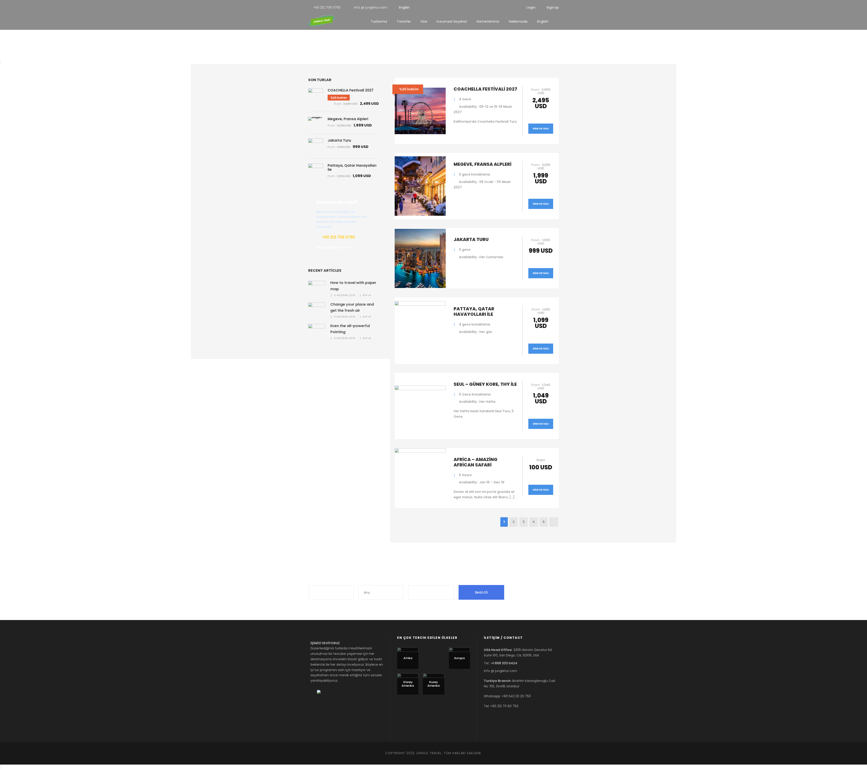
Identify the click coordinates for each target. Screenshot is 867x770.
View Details (541, 128)
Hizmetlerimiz (488, 21)
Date (412, 580)
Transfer (404, 21)
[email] (484, 7)
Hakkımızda (518, 21)
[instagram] (513, 7)
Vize (423, 21)
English (404, 7)
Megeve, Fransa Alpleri (482, 164)
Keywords (317, 580)
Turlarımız (379, 21)
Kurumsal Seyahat (452, 21)
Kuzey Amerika (433, 684)
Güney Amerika (408, 684)
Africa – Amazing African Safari (475, 462)
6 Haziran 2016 (344, 295)
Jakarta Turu (471, 239)
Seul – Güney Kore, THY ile (485, 384)
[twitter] (506, 7)
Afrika (407, 658)
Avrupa (459, 658)
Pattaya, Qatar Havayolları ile (474, 311)
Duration (366, 580)
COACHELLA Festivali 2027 (485, 89)
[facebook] (491, 7)
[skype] (499, 7)
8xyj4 (367, 295)
